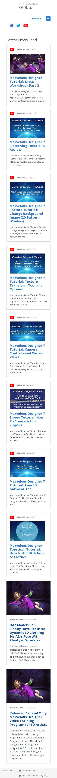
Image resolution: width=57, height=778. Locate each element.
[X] (18, 25)
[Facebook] (11, 25)
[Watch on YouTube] (12, 49)
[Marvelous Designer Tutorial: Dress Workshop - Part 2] (27, 64)
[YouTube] (25, 25)
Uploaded (20, 49)
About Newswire (29, 770)
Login (46, 775)
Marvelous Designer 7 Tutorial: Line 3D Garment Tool (27, 485)
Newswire (8, 770)
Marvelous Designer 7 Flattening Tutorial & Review (27, 146)
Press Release (16, 619)
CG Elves (25, 8)
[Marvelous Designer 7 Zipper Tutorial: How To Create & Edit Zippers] (27, 399)
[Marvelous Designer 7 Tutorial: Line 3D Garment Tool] (27, 467)
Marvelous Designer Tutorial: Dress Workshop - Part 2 (26, 82)
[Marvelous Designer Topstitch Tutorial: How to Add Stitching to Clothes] (27, 531)
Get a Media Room (30, 775)
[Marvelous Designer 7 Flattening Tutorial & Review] (27, 128)
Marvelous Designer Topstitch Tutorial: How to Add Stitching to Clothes (27, 551)
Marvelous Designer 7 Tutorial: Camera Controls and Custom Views (27, 351)
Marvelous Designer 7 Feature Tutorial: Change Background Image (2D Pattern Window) (27, 213)
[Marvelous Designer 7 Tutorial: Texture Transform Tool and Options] (27, 263)
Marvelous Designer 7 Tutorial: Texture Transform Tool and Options (27, 283)
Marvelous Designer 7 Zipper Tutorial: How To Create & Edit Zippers (27, 419)
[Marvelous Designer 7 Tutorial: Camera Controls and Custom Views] (27, 331)
